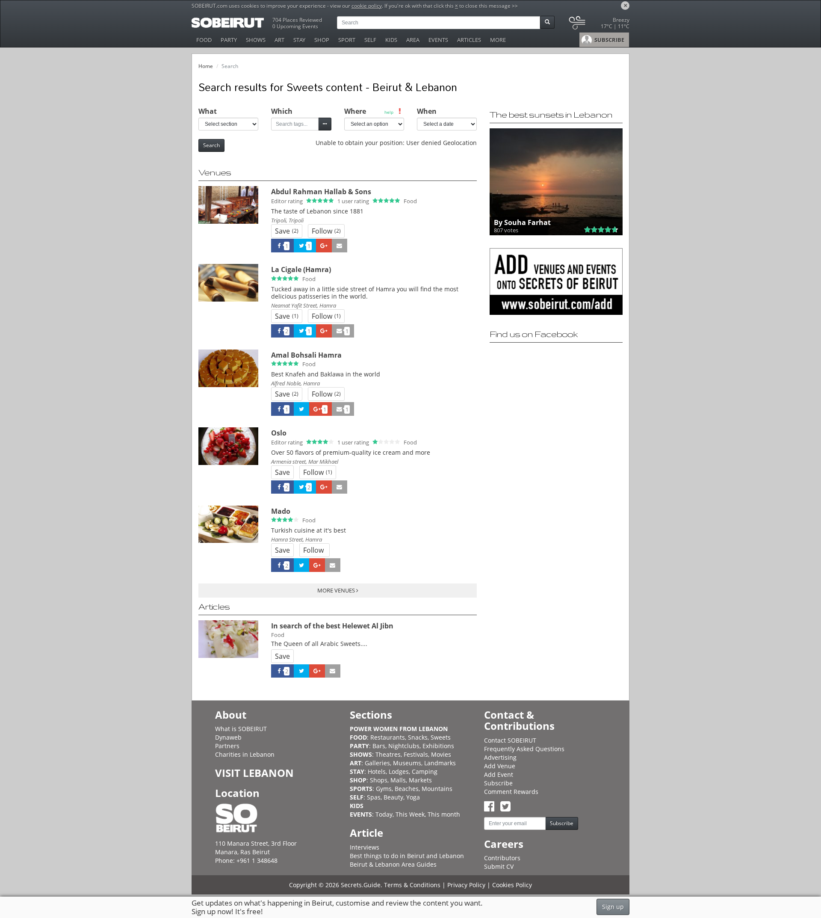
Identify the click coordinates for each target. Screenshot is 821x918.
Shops (378, 780)
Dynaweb (228, 737)
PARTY (229, 40)
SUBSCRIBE (608, 40)
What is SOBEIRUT (241, 729)
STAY (299, 40)
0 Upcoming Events (295, 26)
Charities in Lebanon (245, 754)
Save (286, 231)
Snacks (418, 737)
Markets (420, 780)
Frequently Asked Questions (524, 749)
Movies (441, 754)
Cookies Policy (512, 885)
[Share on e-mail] (339, 245)
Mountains (437, 789)
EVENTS (438, 40)
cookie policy (366, 5)
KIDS (391, 40)
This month (444, 814)
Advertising (500, 757)
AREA (412, 40)
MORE (498, 40)
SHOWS (256, 40)
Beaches (407, 789)
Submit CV (499, 866)
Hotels (377, 771)
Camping (424, 771)
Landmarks (440, 763)
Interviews (364, 847)
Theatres (388, 754)
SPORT (346, 40)
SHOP (321, 40)
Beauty (393, 797)
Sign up (613, 907)
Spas (374, 797)
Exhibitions (438, 746)
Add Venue (499, 766)
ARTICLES (469, 40)
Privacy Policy (466, 885)
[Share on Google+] (323, 245)
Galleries (377, 763)
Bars (378, 746)
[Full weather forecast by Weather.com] (598, 25)
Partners (227, 746)
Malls (398, 780)
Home (205, 66)
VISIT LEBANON (254, 773)
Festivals (416, 754)
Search (211, 145)
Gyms (384, 789)
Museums (407, 763)
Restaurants (387, 737)
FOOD (204, 40)
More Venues (336, 590)
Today (384, 814)
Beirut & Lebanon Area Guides (393, 864)
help (388, 112)
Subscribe (498, 783)
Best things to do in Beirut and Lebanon (407, 856)
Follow (326, 231)
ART (279, 40)
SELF (370, 40)
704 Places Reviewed (297, 20)
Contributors (502, 858)
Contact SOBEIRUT (510, 740)
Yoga (413, 797)
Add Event (498, 774)
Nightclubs (403, 746)
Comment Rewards (511, 792)
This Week (410, 814)
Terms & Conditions (412, 885)
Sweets (441, 737)
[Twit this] (301, 409)
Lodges (399, 771)
